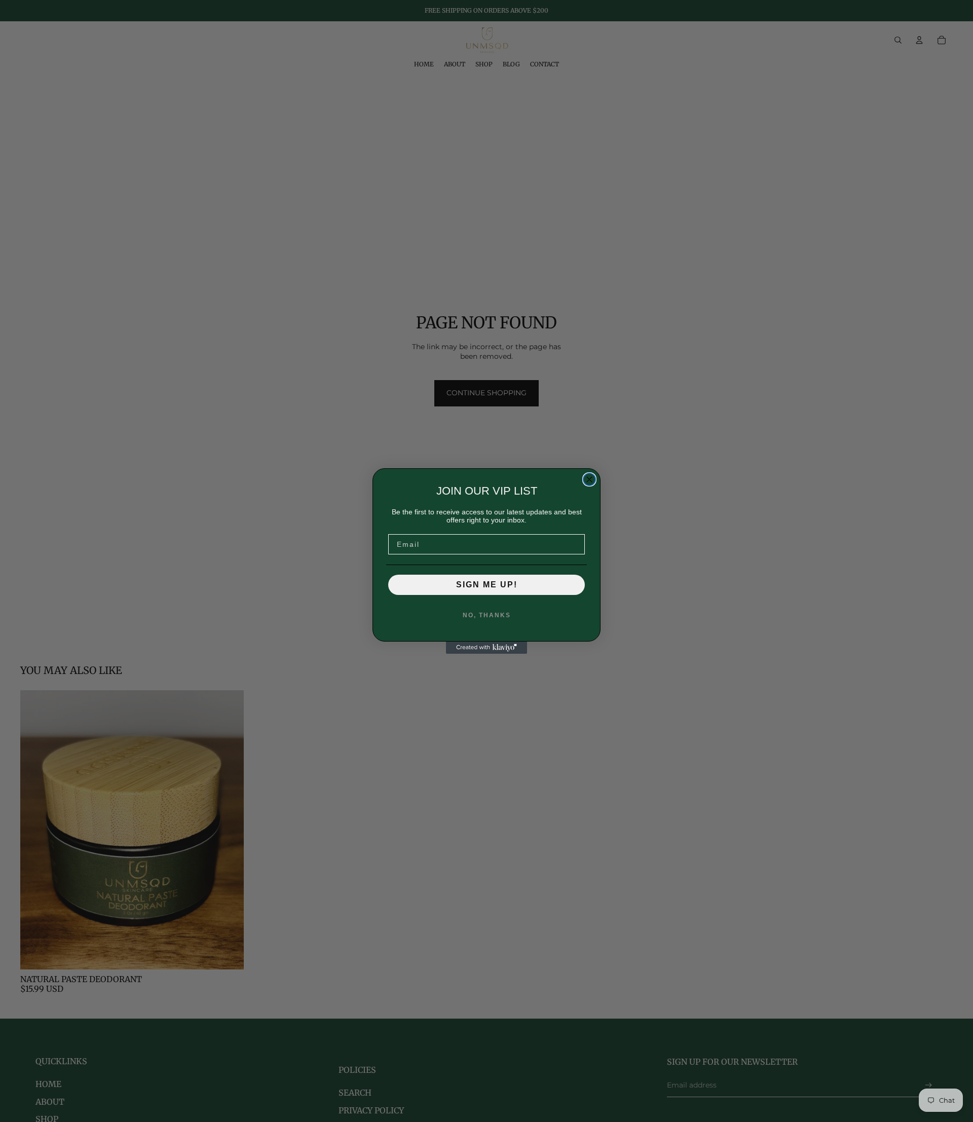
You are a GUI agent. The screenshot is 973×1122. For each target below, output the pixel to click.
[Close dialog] (589, 479)
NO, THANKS (487, 615)
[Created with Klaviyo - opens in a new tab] (486, 648)
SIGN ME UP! (486, 584)
